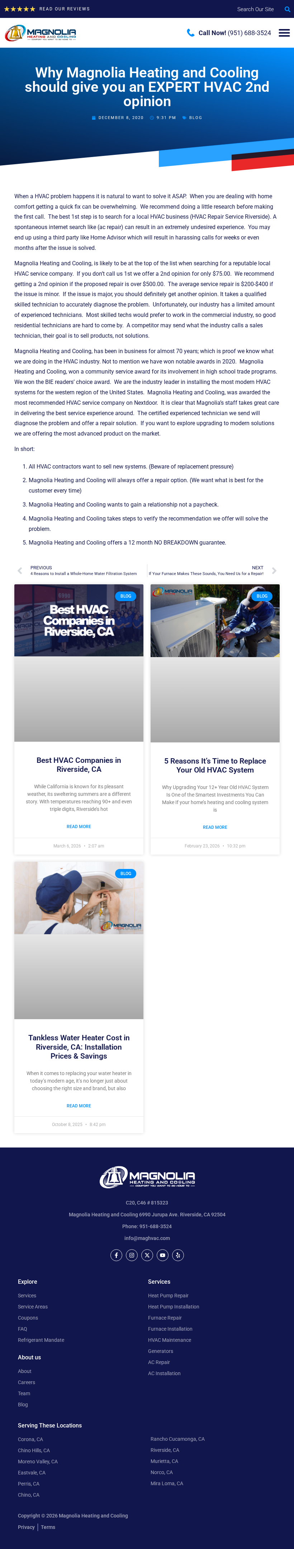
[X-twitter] (147, 1255)
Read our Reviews (64, 8)
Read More (79, 826)
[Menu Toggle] (284, 33)
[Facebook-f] (116, 1255)
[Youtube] (163, 1255)
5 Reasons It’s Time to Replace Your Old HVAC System (215, 765)
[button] (287, 9)
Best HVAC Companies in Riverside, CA (79, 765)
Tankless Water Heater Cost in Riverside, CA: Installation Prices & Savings (79, 1047)
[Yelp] (178, 1255)
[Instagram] (132, 1255)
